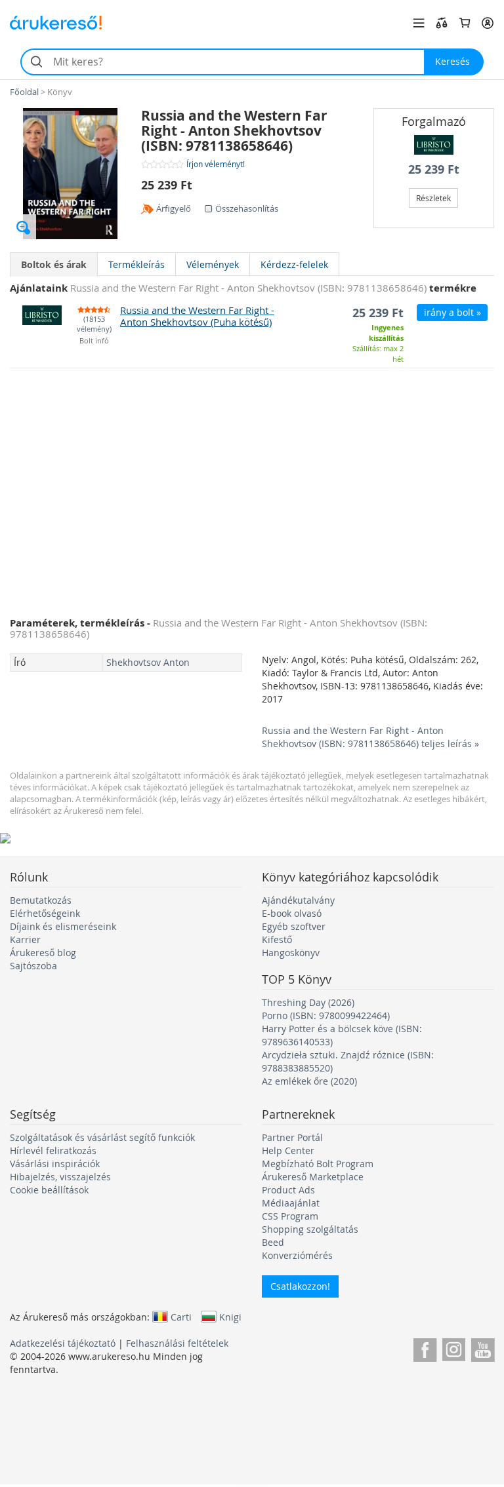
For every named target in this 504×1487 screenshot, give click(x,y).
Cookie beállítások (49, 1190)
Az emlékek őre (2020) (309, 1081)
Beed (273, 1242)
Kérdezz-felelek (294, 264)
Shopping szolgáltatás (310, 1229)
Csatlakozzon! (300, 1286)
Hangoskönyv (291, 952)
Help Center (288, 1150)
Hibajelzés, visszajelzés (60, 1176)
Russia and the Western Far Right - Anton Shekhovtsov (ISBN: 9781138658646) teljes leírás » (370, 737)
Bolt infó (94, 341)
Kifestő (277, 939)
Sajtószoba (33, 965)
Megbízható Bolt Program (317, 1163)
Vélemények (212, 264)
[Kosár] (464, 22)
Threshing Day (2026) (308, 1002)
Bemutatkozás (41, 900)
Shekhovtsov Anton (148, 662)
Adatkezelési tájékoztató (63, 1343)
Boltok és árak (54, 264)
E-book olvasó (292, 913)
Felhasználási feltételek (177, 1343)
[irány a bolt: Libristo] (434, 145)
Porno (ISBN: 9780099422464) (326, 1015)
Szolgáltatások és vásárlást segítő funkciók (102, 1137)
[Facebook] (424, 1347)
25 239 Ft (433, 169)
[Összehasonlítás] (442, 22)
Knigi (230, 1317)
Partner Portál (292, 1137)
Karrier (25, 939)
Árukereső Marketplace (313, 1176)
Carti (181, 1317)
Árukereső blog (43, 952)
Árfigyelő (173, 208)
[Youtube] (482, 1347)
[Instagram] (453, 1347)
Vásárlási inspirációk (55, 1163)
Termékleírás (136, 264)
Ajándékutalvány (298, 900)
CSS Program (290, 1216)
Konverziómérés (297, 1255)
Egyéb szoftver (294, 926)
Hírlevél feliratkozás (53, 1150)
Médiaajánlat (291, 1203)
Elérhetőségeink (45, 913)
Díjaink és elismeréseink (63, 926)
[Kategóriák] (419, 22)
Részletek (433, 198)
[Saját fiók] (487, 22)
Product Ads (288, 1190)
